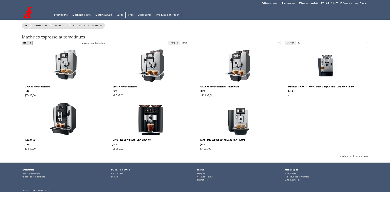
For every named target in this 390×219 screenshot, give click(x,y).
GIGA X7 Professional (125, 86)
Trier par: (174, 43)
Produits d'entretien (167, 14)
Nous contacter (271, 3)
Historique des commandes (297, 177)
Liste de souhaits (292, 180)
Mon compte (290, 173)
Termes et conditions (31, 173)
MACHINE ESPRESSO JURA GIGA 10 (132, 139)
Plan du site (114, 177)
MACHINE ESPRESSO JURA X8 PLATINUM (222, 139)
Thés (131, 14)
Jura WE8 (30, 139)
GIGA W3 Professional (37, 86)
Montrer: (290, 43)
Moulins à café (103, 14)
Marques (201, 173)
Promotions (61, 14)
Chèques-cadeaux (205, 177)
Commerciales (60, 25)
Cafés (120, 14)
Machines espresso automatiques (87, 25)
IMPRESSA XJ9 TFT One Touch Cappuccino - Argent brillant (321, 86)
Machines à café (81, 14)
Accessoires (145, 14)
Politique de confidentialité (33, 177)
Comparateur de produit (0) (94, 43)
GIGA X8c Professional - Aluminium (219, 86)
